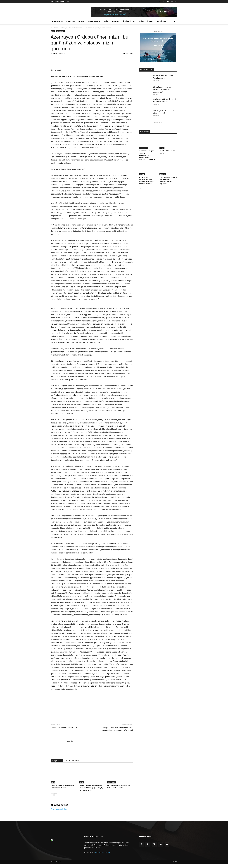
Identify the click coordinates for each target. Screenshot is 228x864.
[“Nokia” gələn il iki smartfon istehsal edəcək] (145, 113)
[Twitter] (164, 1)
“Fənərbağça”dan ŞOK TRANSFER (64, 776)
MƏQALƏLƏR (57, 809)
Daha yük (157, 122)
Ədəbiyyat (161, 21)
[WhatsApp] (83, 58)
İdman (150, 21)
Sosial (141, 21)
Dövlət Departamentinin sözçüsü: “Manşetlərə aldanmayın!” (162, 89)
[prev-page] (52, 842)
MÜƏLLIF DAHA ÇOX (72, 809)
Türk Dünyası (93, 21)
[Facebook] (160, 1)
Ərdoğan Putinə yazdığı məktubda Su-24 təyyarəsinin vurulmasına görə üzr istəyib (117, 777)
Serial (106, 21)
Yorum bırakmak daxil (59, 857)
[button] (174, 21)
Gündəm (116, 21)
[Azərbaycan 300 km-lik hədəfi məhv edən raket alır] (145, 102)
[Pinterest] (78, 58)
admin (55, 53)
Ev (51, 28)
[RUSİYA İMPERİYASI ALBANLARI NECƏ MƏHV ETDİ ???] (120, 822)
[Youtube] (175, 1)
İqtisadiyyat (129, 21)
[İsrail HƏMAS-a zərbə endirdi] (168, 143)
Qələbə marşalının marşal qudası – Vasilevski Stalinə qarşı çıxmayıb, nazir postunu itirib (91, 836)
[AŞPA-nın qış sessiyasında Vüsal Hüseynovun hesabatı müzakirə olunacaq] (148, 169)
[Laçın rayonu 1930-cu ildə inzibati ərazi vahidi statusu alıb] (63, 822)
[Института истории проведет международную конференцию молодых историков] (148, 143)
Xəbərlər (70, 21)
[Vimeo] (168, 1)
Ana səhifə (57, 21)
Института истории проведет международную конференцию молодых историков (147, 155)
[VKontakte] (171, 1)
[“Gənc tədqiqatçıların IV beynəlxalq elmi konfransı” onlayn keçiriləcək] (168, 169)
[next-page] (55, 842)
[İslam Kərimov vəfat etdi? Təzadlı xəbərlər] (145, 79)
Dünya (81, 21)
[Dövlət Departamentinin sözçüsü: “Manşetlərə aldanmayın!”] (143, 89)
